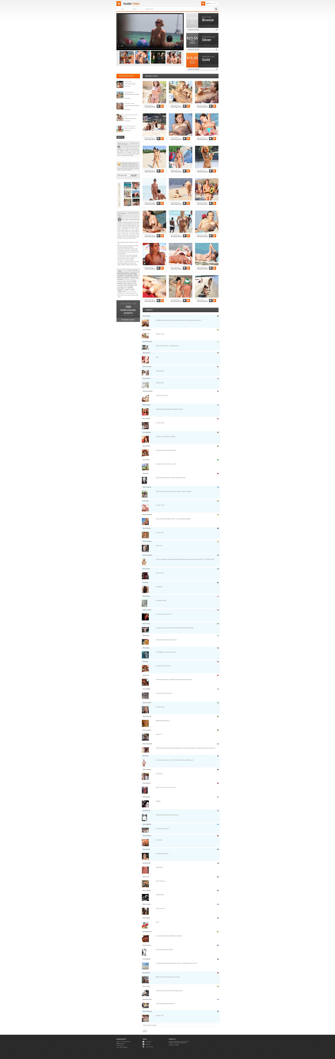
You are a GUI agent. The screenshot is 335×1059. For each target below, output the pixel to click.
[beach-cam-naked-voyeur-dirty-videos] (119, 106)
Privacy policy (120, 1045)
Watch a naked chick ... (202, 267)
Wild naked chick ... (201, 137)
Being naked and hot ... (202, 235)
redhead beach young (124, 281)
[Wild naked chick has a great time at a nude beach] (206, 124)
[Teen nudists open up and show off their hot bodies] (180, 254)
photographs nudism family (129, 279)
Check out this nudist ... (150, 202)
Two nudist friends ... (175, 235)
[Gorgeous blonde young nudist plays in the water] (180, 157)
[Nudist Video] (128, 3)
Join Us (134, 9)
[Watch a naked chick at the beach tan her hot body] (206, 254)
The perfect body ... (149, 235)
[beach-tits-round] (119, 94)
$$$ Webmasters (120, 1043)
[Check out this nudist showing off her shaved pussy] (154, 189)
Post (145, 1031)
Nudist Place (149, 1046)
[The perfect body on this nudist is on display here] (154, 222)
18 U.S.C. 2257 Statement (123, 1041)
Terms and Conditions (121, 1047)
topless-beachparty (129, 92)
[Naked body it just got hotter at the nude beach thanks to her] (154, 157)
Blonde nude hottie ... (150, 299)
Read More (127, 86)
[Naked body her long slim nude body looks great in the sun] (206, 286)
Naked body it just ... (149, 170)
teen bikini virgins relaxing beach (127, 277)
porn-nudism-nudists (129, 103)
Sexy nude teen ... (175, 137)
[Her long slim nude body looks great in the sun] (154, 92)
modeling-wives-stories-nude (124, 293)
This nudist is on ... (201, 170)
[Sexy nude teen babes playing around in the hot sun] (180, 124)
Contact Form (174, 1045)
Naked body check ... (202, 202)
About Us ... (120, 137)
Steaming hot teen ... (149, 267)
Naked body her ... (201, 299)
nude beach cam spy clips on (126, 289)
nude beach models (131, 292)
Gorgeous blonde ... (175, 170)
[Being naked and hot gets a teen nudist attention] (206, 222)
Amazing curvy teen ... (202, 105)
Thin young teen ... (175, 299)
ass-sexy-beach (127, 295)
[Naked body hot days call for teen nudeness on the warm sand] (180, 189)
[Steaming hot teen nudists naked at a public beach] (154, 254)
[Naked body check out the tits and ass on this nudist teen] (206, 189)
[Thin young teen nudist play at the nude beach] (180, 286)
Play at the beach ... (149, 137)
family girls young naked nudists (126, 274)
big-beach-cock (128, 81)
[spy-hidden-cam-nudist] (119, 117)
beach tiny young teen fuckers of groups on (127, 285)
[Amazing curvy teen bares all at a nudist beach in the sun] (206, 92)
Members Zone (149, 9)
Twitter (148, 1044)
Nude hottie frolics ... (175, 105)
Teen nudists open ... (176, 267)
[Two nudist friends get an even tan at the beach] (180, 222)
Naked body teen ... (175, 202)
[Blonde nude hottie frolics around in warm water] (180, 92)
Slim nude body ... (149, 105)
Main (122, 9)
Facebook (148, 1041)
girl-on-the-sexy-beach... (130, 126)
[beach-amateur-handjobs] (119, 84)
